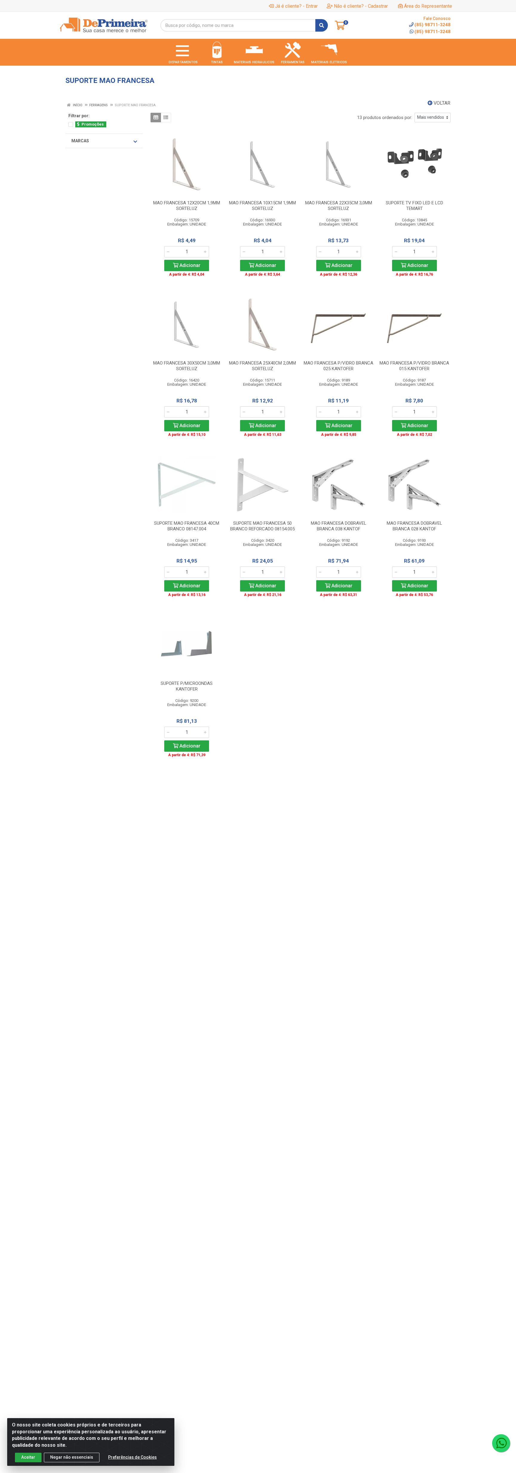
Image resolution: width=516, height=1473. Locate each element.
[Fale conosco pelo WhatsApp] (501, 1443)
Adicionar (189, 265)
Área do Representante (428, 6)
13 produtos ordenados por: (384, 117)
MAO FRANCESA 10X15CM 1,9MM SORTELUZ (262, 205)
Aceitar (28, 1457)
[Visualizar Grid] (155, 117)
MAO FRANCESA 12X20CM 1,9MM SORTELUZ (186, 205)
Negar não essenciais (71, 1457)
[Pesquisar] (321, 25)
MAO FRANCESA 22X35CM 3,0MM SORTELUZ (338, 205)
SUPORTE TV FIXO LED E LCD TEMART (414, 205)
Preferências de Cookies (132, 1457)
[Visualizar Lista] (166, 117)
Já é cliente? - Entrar (296, 6)
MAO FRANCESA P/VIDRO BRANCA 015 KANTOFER (414, 365)
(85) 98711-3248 (432, 31)
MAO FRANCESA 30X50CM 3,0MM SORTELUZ (186, 365)
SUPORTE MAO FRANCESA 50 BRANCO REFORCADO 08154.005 (262, 526)
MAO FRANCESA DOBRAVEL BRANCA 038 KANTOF (338, 526)
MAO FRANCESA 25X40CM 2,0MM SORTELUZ (262, 365)
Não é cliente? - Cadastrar (361, 6)
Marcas (80, 140)
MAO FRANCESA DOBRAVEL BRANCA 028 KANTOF (414, 526)
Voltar (441, 103)
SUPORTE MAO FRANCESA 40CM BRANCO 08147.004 (186, 526)
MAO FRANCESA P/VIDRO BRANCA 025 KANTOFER (338, 365)
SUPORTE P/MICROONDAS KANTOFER (187, 686)
